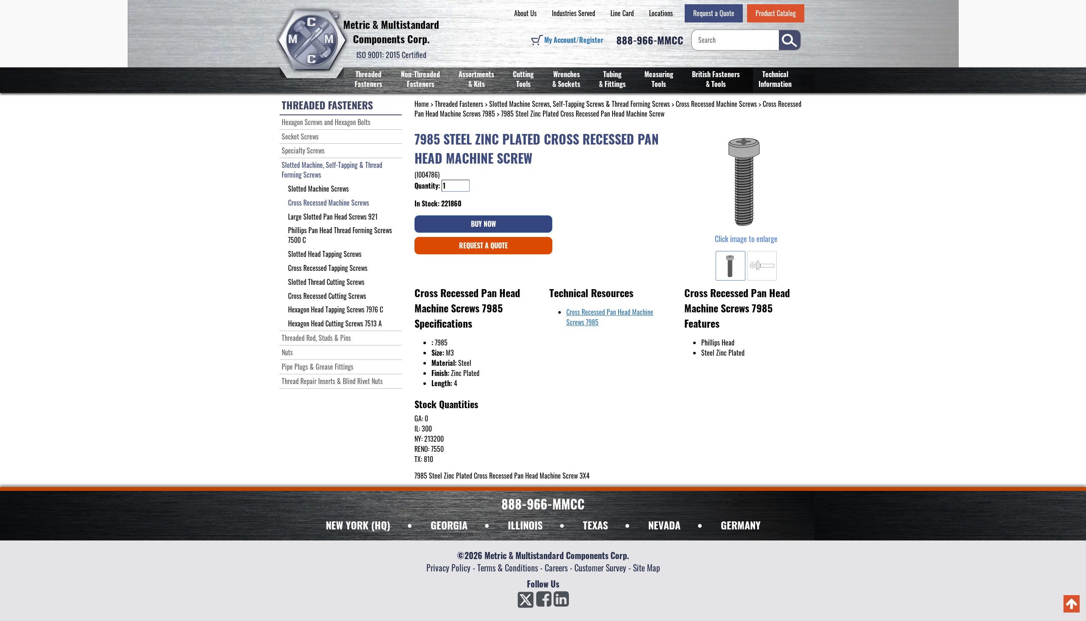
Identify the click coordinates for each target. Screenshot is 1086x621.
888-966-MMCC (649, 39)
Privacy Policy (448, 567)
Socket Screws (300, 136)
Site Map (646, 567)
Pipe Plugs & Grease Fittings (317, 367)
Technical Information (775, 79)
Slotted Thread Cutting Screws (326, 282)
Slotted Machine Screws (318, 189)
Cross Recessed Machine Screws (716, 104)
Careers (556, 567)
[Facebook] (543, 601)
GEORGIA (449, 524)
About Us (525, 13)
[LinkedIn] (561, 601)
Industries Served (573, 13)
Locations (661, 13)
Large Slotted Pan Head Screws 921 (333, 217)
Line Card (622, 13)
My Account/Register (573, 40)
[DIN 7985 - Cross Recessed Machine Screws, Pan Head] (746, 180)
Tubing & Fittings (612, 79)
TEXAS (595, 524)
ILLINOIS (525, 524)
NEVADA (664, 524)
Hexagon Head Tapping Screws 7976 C (335, 309)
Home (421, 104)
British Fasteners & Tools (716, 79)
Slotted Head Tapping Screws (324, 254)
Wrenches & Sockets (566, 79)
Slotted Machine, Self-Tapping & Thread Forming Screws (332, 170)
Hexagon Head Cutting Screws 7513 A (335, 323)
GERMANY (741, 524)
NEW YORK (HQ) (358, 524)
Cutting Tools (523, 79)
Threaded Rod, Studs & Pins (316, 338)
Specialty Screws (303, 150)
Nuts (287, 352)
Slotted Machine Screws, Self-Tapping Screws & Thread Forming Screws (579, 104)
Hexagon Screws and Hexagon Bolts (326, 122)
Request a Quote (713, 13)
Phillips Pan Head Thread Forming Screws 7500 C (340, 235)
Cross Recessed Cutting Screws (327, 296)
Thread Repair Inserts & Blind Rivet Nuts (332, 381)
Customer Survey (600, 567)
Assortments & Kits (476, 79)
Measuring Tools (658, 79)
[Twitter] (525, 601)
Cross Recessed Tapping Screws (327, 268)
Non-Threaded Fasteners (420, 79)
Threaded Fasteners (368, 79)
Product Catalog (776, 13)
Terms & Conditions (507, 567)
